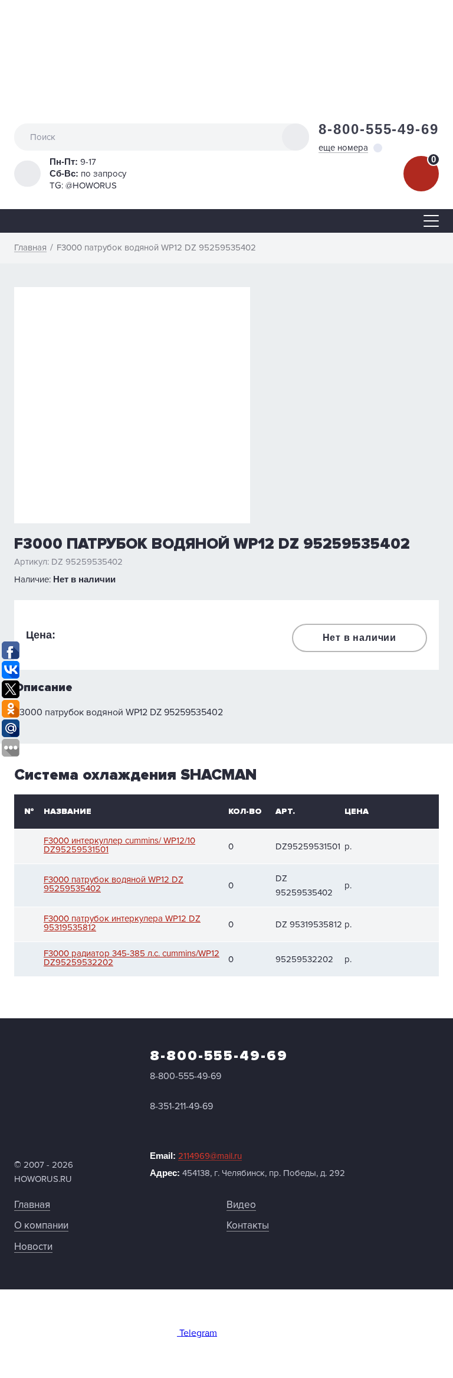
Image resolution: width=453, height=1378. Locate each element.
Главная (32, 1204)
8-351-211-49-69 (181, 1106)
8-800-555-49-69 (379, 129)
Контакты (247, 1225)
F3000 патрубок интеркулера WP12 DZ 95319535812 (122, 923)
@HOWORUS (91, 185)
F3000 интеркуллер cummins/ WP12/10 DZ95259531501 (119, 845)
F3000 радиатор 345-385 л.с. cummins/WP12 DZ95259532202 (131, 958)
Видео (241, 1204)
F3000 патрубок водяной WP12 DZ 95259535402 (113, 884)
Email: (196, 1156)
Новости (33, 1246)
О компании (41, 1225)
